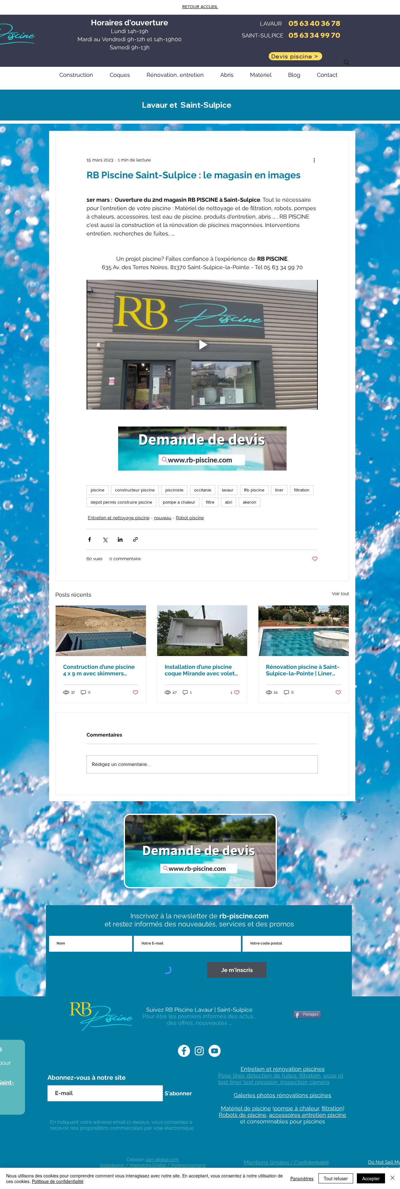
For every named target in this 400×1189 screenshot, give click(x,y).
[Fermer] (392, 1178)
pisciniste (174, 489)
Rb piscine (254, 489)
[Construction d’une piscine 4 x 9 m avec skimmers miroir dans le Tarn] (101, 630)
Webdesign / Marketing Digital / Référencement (153, 1165)
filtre (210, 502)
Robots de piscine (242, 1115)
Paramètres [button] (301, 1178)
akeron (249, 502)
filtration (301, 489)
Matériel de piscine (246, 1108)
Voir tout (340, 593)
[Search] (346, 62)
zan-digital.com (162, 1159)
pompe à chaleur (296, 1108)
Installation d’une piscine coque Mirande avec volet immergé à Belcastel (200, 670)
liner (279, 489)
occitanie (202, 489)
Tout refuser (336, 1178)
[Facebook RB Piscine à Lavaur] (184, 1051)
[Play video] (202, 345)
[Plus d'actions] (314, 160)
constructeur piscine (135, 489)
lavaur (227, 489)
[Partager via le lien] (135, 539)
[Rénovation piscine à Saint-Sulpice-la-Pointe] (303, 630)
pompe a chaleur (179, 502)
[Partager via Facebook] (89, 539)
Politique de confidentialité (57, 1181)
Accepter (371, 1178)
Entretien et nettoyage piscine (118, 517)
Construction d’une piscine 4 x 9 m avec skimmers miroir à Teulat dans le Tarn (99, 670)
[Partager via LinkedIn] (120, 539)
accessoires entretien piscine (307, 1115)
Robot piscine (190, 517)
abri (228, 502)
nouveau (162, 517)
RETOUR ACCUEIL (200, 6)
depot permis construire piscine (121, 502)
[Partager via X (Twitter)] (105, 539)
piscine (97, 489)
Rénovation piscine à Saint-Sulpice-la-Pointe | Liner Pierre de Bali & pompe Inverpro (302, 670)
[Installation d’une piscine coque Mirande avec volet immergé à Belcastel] (202, 630)
